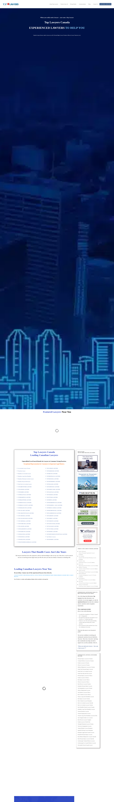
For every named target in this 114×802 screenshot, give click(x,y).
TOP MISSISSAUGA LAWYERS (53, 476)
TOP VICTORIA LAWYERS (52, 528)
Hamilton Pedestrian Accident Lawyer (26, 478)
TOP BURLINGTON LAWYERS (25, 507)
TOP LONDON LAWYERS (52, 468)
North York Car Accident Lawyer (25, 484)
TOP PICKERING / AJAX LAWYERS (54, 505)
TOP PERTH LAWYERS (52, 499)
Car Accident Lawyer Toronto (24, 468)
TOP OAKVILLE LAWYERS (53, 492)
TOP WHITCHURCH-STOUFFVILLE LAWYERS (57, 534)
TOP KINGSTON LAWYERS (24, 539)
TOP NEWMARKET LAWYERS (53, 481)
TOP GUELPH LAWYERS (23, 526)
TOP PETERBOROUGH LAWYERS (54, 502)
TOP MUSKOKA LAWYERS (53, 478)
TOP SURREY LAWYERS (52, 518)
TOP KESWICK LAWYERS (24, 536)
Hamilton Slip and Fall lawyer (24, 481)
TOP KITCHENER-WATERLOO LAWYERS (27, 542)
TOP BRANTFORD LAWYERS (24, 499)
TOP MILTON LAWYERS (52, 473)
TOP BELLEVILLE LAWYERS (24, 494)
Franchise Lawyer (21, 471)
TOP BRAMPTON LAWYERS (24, 497)
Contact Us (95, 4)
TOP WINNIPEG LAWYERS (53, 539)
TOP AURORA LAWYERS (23, 489)
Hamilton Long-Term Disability (24, 476)
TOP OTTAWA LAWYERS (52, 497)
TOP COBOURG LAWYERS (24, 515)
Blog (89, 4)
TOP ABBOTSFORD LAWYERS (25, 486)
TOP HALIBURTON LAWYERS (24, 528)
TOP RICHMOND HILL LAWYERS (54, 510)
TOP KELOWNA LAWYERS (24, 534)
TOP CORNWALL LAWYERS (24, 521)
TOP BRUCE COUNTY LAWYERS (25, 505)
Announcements (82, 4)
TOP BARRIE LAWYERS (23, 492)
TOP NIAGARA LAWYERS (52, 484)
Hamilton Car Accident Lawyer (24, 473)
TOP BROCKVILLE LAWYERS (24, 502)
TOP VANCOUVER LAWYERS (53, 523)
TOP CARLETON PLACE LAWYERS (26, 513)
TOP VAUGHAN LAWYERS (53, 526)
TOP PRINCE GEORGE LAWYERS (54, 507)
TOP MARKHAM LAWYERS (53, 471)
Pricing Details (73, 4)
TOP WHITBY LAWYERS (52, 531)
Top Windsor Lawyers (51, 536)
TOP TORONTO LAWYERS (52, 521)
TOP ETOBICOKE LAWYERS (24, 523)
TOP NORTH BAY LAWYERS (53, 486)
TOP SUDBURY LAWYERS (52, 515)
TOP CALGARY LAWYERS (24, 510)
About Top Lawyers (53, 4)
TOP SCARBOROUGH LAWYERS (54, 513)
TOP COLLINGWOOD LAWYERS (25, 518)
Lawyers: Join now (105, 4)
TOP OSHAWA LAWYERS (52, 494)
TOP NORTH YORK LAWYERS (53, 489)
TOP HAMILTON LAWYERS (24, 531)
